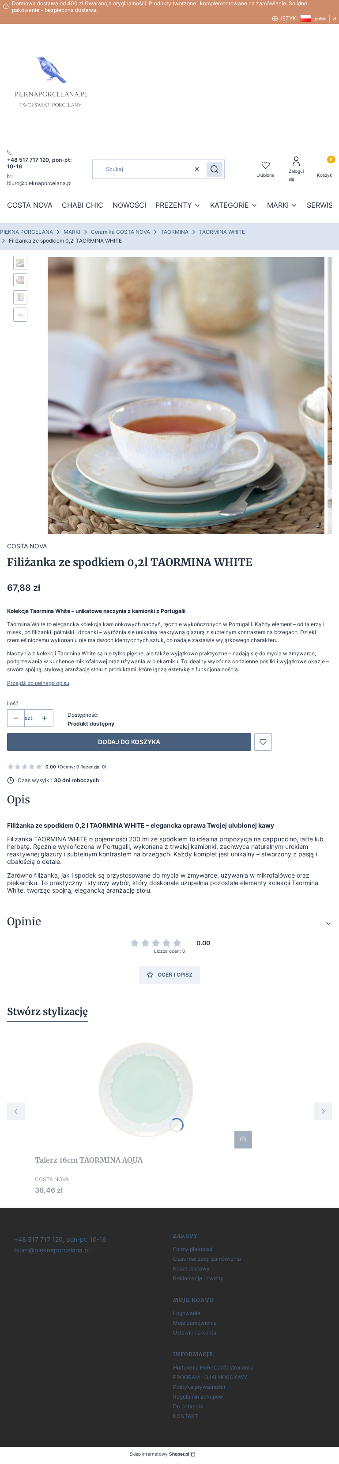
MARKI (72, 231)
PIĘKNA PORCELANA (26, 231)
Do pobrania (188, 1406)
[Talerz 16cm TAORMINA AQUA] (145, 1090)
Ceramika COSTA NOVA (120, 231)
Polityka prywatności (199, 1387)
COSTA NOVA (27, 546)
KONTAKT (185, 1416)
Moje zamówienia (195, 1323)
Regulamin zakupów (198, 1396)
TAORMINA (174, 231)
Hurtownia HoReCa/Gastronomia (213, 1367)
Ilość (13, 703)
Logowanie (186, 1313)
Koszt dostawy (191, 1268)
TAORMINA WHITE (222, 231)
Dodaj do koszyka (129, 741)
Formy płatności (192, 1249)
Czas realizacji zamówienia (207, 1258)
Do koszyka (243, 1139)
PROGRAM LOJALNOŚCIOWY (210, 1377)
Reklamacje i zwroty (198, 1278)
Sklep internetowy (159, 1453)
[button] (214, 169)
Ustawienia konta (194, 1332)
